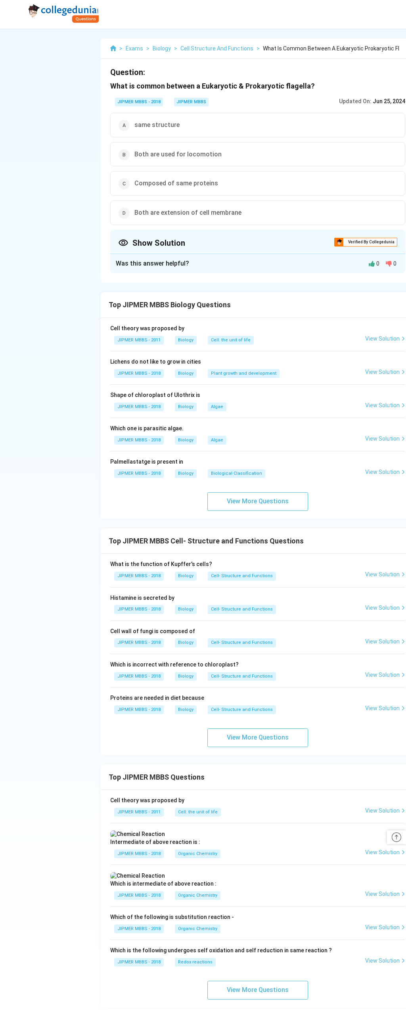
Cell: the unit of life (231, 340)
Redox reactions (195, 962)
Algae (217, 406)
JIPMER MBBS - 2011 (139, 340)
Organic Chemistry (197, 853)
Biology (185, 340)
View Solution (382, 338)
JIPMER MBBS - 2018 (139, 101)
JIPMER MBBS (191, 101)
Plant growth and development (243, 373)
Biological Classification (236, 473)
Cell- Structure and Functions (242, 575)
